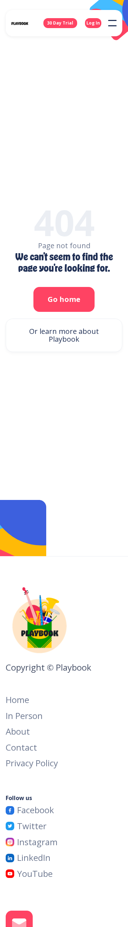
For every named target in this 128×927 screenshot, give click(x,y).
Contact (21, 747)
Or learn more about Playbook (64, 335)
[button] (112, 23)
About (18, 731)
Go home (64, 299)
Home (17, 700)
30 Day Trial (60, 23)
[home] (26, 23)
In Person (24, 716)
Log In (93, 23)
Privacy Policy (32, 763)
